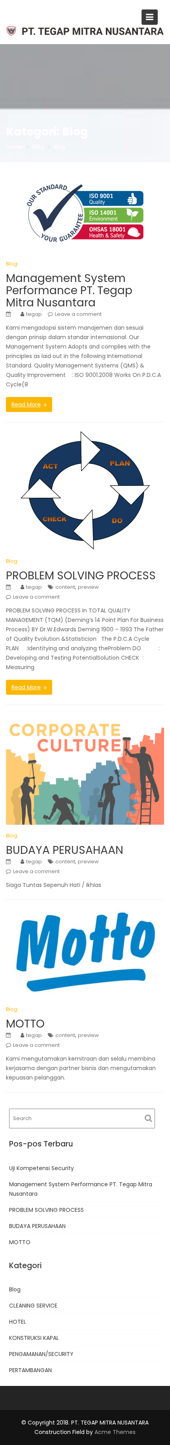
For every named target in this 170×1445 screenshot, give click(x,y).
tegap (34, 314)
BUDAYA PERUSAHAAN (64, 850)
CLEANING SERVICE (33, 1306)
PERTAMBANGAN (30, 1370)
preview (88, 587)
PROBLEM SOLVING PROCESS (81, 575)
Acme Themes (115, 1432)
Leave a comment (78, 314)
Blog (11, 263)
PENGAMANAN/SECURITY (41, 1354)
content (65, 587)
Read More (26, 404)
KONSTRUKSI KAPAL (34, 1338)
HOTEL (17, 1322)
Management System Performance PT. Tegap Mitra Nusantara (69, 290)
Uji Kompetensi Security (41, 1168)
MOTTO (25, 1023)
